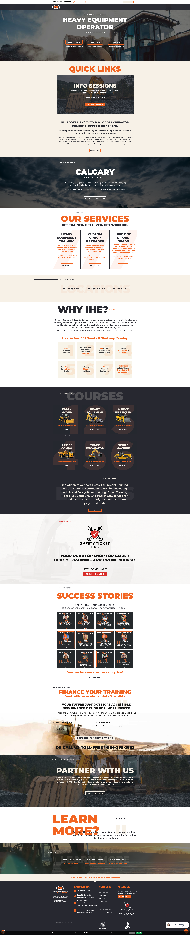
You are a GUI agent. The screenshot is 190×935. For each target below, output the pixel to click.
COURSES (120, 499)
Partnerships (99, 6)
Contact (126, 6)
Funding (91, 6)
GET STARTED (67, 265)
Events (121, 6)
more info (123, 265)
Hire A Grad (107, 6)
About (78, 6)
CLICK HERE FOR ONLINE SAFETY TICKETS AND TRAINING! (127, 914)
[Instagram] (119, 896)
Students (113, 6)
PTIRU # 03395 (102, 928)
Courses (84, 6)
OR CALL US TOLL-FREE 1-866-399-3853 (95, 747)
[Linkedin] (129, 896)
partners (83, 144)
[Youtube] (126, 896)
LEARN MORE (95, 265)
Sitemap (70, 922)
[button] (58, 95)
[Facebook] (122, 896)
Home (73, 6)
